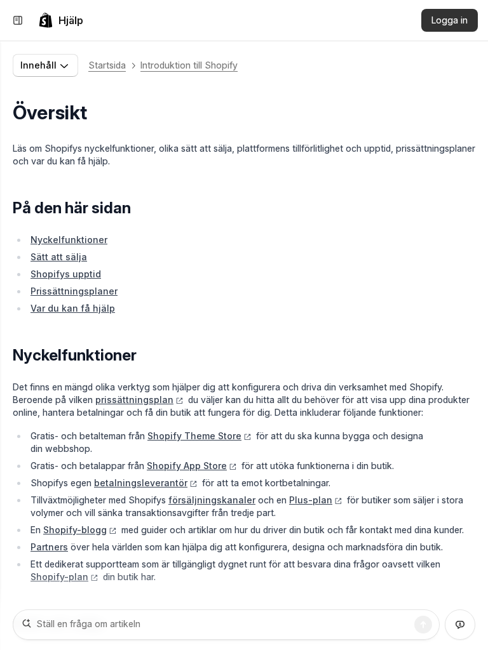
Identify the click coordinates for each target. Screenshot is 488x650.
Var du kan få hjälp (72, 308)
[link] (60, 20)
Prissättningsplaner (74, 291)
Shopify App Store (187, 465)
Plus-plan (310, 499)
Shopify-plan (59, 576)
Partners (49, 546)
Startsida (107, 65)
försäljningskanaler (211, 499)
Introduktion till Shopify (189, 65)
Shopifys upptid (65, 274)
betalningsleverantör (140, 482)
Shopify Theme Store (194, 435)
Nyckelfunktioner (68, 239)
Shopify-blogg (75, 529)
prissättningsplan (134, 399)
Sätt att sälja (58, 256)
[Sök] (423, 624)
